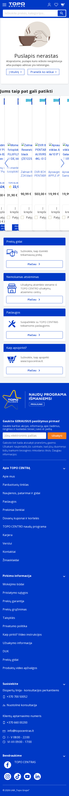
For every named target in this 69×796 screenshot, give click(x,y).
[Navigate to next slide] (62, 163)
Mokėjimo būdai (13, 584)
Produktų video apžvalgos (20, 668)
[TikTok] (17, 776)
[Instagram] (7, 776)
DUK (6, 651)
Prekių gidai (10, 660)
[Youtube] (27, 776)
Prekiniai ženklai (13, 510)
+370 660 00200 (17, 722)
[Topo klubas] (34, 401)
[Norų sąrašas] (56, 4)
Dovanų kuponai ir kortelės (21, 518)
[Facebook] (7, 764)
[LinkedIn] (37, 776)
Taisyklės (9, 618)
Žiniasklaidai (11, 560)
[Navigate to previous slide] (7, 163)
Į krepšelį (15, 210)
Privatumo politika (28, 454)
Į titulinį (14, 72)
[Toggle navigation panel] (4, 4)
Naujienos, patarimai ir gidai (21, 493)
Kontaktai (9, 552)
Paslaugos (9, 501)
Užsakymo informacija (17, 643)
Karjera (7, 535)
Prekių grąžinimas (15, 609)
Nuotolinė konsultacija (22, 705)
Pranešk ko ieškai (42, 72)
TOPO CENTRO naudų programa (24, 526)
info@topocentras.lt (20, 731)
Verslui (7, 543)
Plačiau (32, 264)
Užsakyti (57, 435)
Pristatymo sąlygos (15, 593)
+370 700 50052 (17, 697)
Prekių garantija (13, 601)
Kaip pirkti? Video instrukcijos (22, 634)
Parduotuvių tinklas (16, 485)
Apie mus (9, 476)
